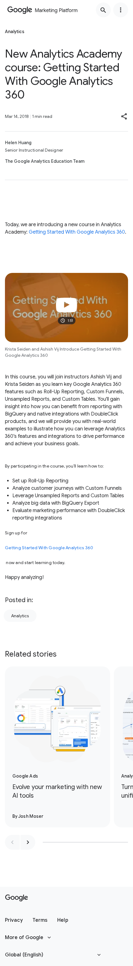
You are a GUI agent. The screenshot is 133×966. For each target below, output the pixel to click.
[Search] (103, 9)
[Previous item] (12, 842)
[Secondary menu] (120, 9)
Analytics (20, 616)
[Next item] (27, 842)
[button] (124, 116)
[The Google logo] (16, 898)
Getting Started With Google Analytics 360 (77, 232)
